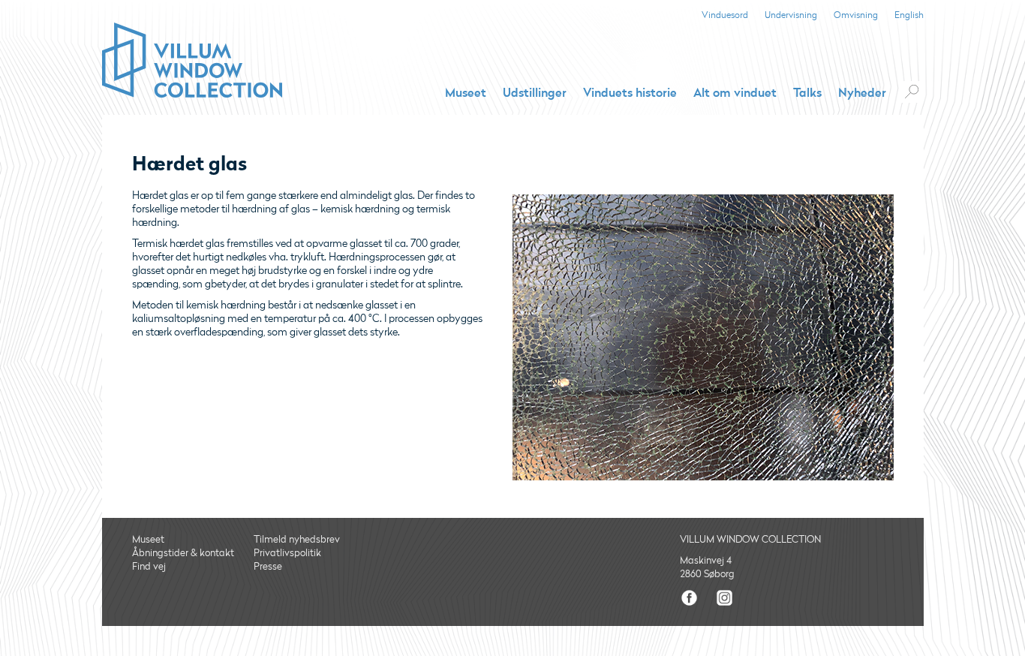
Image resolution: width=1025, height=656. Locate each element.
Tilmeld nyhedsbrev (297, 540)
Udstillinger (535, 93)
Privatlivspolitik (287, 553)
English (909, 15)
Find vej (149, 567)
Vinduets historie (630, 93)
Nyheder (862, 93)
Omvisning (856, 15)
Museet (465, 93)
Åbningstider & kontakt (183, 553)
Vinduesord (725, 15)
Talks (807, 93)
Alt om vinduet (735, 93)
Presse (268, 567)
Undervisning (791, 15)
